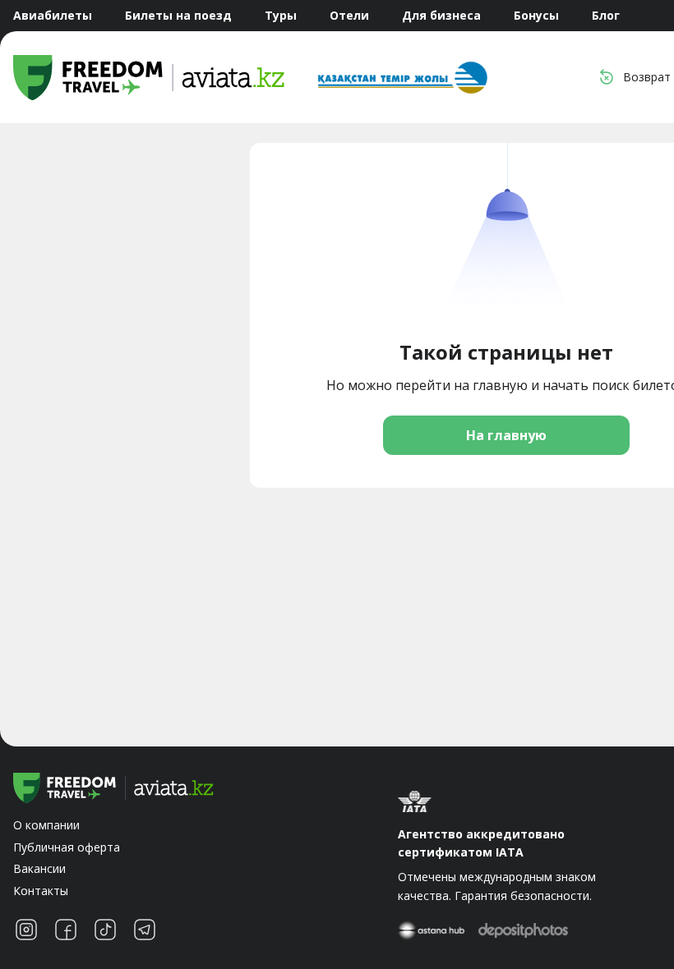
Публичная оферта (66, 847)
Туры (281, 15)
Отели (349, 15)
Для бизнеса (441, 15)
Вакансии (39, 868)
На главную (506, 435)
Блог (606, 15)
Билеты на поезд (178, 15)
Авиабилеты (52, 15)
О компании (46, 825)
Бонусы (536, 15)
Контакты (40, 890)
